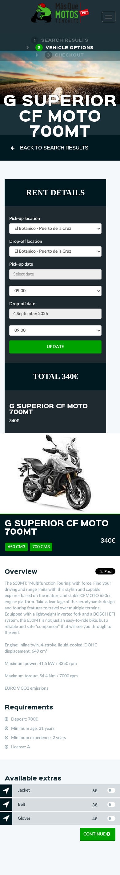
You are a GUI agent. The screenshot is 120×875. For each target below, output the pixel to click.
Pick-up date (21, 264)
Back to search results (54, 147)
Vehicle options (66, 47)
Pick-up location (24, 219)
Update (55, 347)
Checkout (65, 55)
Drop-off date (22, 304)
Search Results (61, 40)
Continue (94, 834)
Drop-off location (25, 241)
